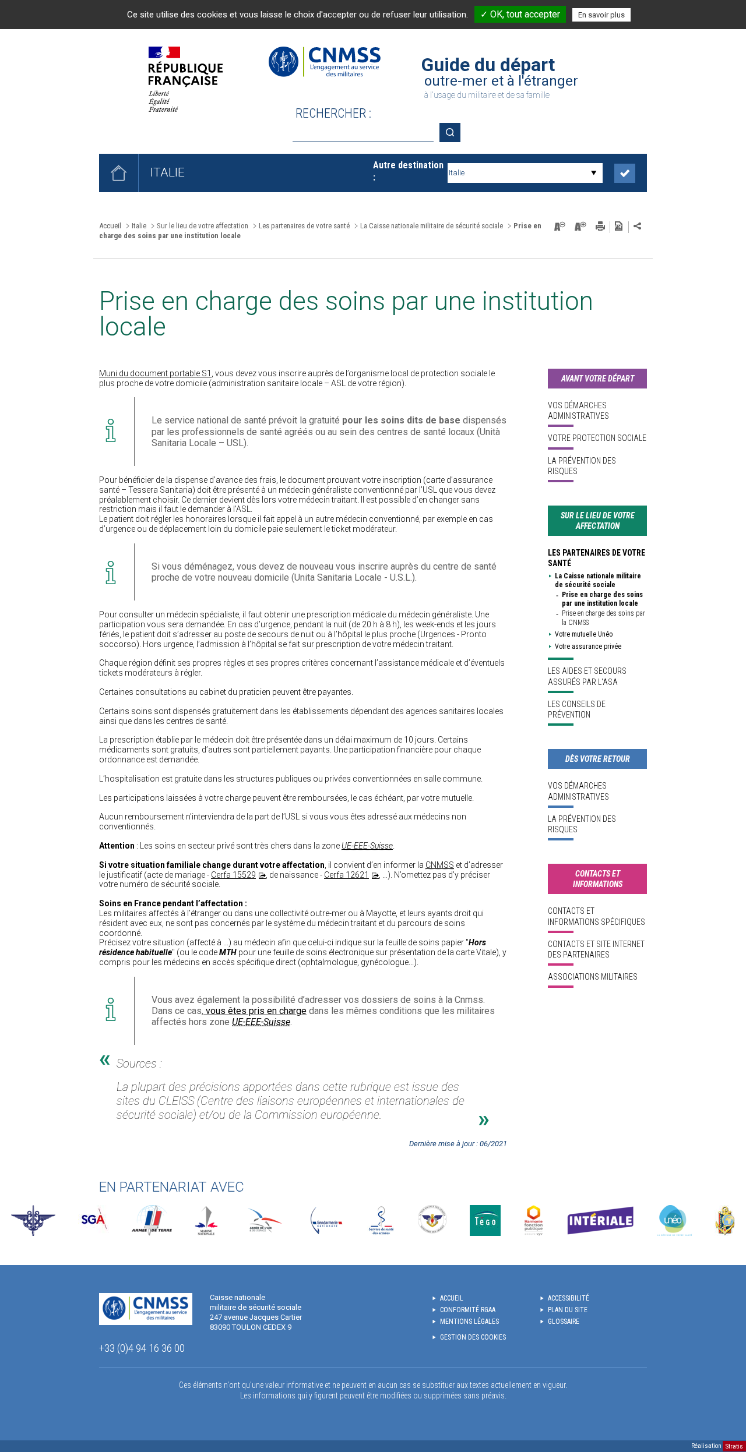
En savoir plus (601, 14)
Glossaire (563, 1321)
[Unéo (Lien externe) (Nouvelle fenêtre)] (674, 1220)
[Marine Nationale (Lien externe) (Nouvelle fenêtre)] (206, 1220)
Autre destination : (408, 171)
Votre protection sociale (597, 438)
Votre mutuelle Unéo (584, 634)
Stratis (734, 1446)
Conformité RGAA (467, 1310)
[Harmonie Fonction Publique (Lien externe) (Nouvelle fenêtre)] (533, 1220)
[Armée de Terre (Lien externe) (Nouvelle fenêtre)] (152, 1220)
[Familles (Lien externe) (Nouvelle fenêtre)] (433, 1220)
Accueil (110, 225)
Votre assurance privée (588, 646)
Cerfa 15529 (233, 874)
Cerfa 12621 (346, 874)
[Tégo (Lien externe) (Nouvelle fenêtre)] (485, 1220)
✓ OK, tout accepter (520, 14)
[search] (363, 132)
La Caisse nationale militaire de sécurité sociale (598, 580)
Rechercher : (333, 113)
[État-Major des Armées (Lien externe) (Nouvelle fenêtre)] (33, 1220)
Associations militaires (593, 976)
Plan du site (567, 1310)
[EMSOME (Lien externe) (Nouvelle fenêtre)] (725, 1220)
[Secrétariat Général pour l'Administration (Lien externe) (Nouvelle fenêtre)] (93, 1220)
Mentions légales (469, 1321)
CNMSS (439, 865)
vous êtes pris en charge (255, 1010)
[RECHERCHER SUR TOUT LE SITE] (454, 132)
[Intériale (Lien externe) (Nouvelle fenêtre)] (600, 1220)
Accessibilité (568, 1298)
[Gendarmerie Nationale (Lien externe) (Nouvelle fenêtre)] (326, 1220)
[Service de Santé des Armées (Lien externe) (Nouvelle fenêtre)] (381, 1220)
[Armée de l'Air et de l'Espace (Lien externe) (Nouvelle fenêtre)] (263, 1220)
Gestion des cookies (473, 1337)
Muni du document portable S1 (155, 373)
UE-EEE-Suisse (367, 845)
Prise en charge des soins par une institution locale (602, 599)
